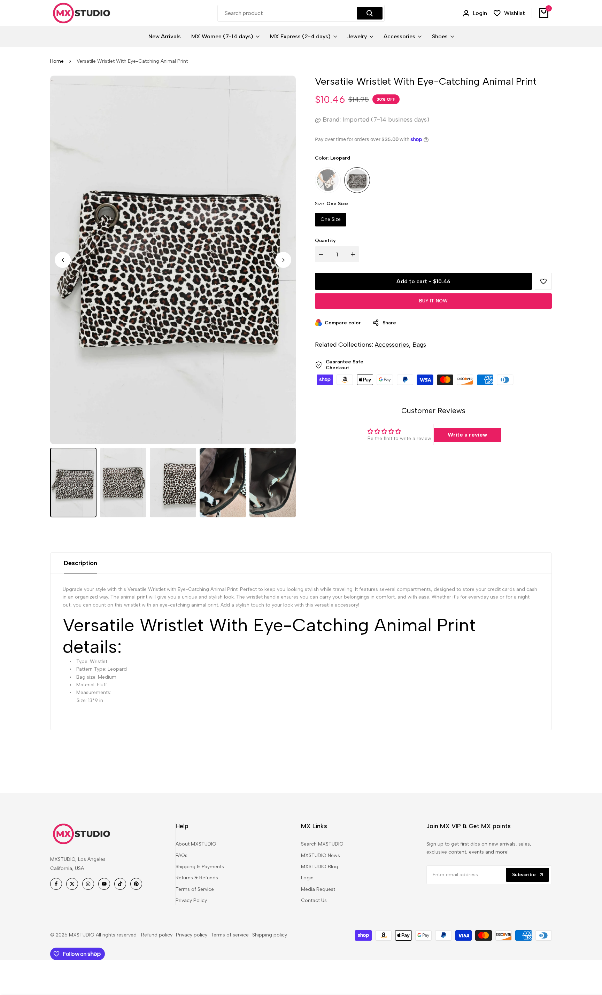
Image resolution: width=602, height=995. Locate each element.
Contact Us (314, 900)
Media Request (318, 889)
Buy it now (433, 301)
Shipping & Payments (200, 867)
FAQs (181, 855)
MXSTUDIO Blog (319, 867)
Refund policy (156, 935)
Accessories (392, 344)
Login (307, 878)
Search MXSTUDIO (322, 844)
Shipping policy (269, 935)
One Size (331, 219)
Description (80, 563)
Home (57, 61)
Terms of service (230, 935)
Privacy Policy (191, 900)
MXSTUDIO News (320, 855)
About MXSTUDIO (196, 844)
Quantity (325, 241)
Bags (419, 344)
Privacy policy (191, 935)
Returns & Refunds (197, 878)
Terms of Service (195, 889)
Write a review (467, 434)
